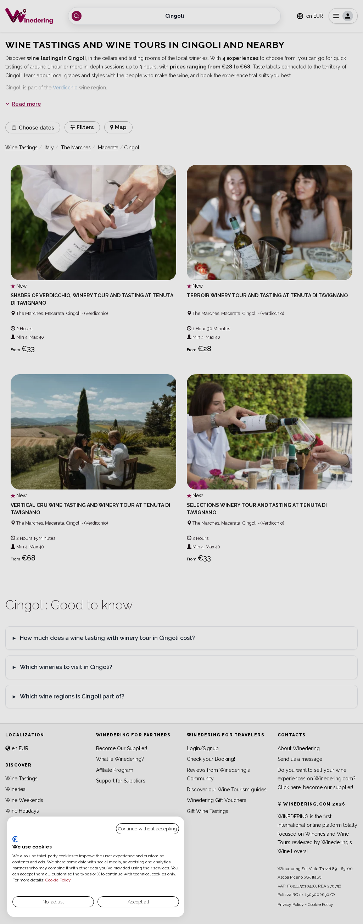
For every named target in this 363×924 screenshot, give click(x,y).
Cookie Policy (58, 880)
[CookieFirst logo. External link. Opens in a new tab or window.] (15, 839)
